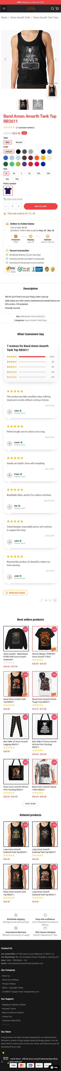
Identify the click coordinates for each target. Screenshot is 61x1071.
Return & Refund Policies (13, 1012)
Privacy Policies (9, 984)
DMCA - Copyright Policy (12, 988)
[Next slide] (55, 59)
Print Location (9, 183)
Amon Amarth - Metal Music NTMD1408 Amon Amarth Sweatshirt (15, 657)
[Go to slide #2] (38, 105)
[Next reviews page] (55, 600)
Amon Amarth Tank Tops (45, 17)
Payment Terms (9, 1008)
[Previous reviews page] (41, 600)
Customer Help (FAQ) (11, 1020)
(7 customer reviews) (25, 127)
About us (6, 976)
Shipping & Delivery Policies (14, 1005)
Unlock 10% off (5, 1058)
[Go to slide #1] (23, 105)
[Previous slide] (6, 59)
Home (4, 17)
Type (5, 138)
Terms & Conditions (10, 980)
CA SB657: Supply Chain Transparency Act (20, 992)
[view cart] (57, 8)
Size (5, 169)
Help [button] (56, 1067)
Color (5, 147)
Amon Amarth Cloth (20, 17)
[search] (52, 8)
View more (30, 804)
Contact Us (7, 1016)
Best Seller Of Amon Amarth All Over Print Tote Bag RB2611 (44, 744)
